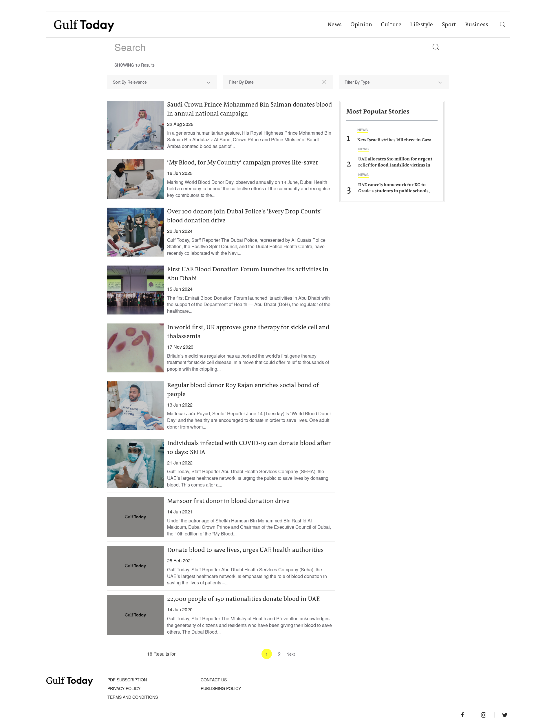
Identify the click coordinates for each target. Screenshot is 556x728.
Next (290, 654)
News (335, 25)
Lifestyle (421, 25)
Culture (391, 25)
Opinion (361, 25)
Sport (449, 25)
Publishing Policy (221, 688)
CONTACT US (214, 680)
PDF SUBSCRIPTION (127, 680)
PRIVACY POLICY (123, 688)
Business (476, 25)
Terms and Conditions (132, 697)
